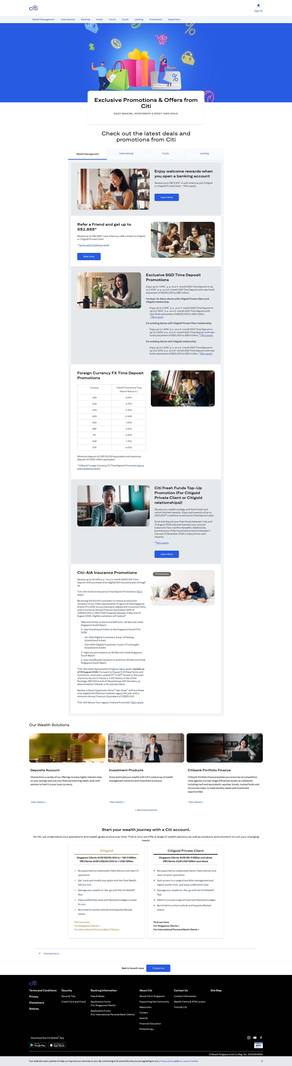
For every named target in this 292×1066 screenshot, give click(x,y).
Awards (143, 1018)
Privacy (33, 996)
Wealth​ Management (43, 19)
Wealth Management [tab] (87, 154)
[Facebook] (261, 1038)
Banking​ (85, 19)
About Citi (145, 990)
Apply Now (174, 19)
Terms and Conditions (91, 245)
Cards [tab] (165, 153)
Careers (143, 1012)
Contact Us (181, 990)
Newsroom (145, 1007)
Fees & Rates (97, 996)
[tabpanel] (146, 438)
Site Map (216, 990)
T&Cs (139, 591)
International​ (68, 19)
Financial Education (150, 1023)
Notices (34, 1008)
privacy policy (166, 1061)
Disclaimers (36, 1002)
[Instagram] (249, 1038)
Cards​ (125, 19)
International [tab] (126, 153)
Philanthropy (146, 1029)
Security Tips (68, 996)
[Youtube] (255, 1038)
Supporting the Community (154, 1001)
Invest (99, 19)
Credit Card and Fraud (73, 1001)
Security (66, 990)
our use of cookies (188, 1061)
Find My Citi (180, 1007)
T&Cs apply (156, 317)
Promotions (155, 19)
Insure (112, 19)
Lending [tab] (204, 153)
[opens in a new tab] (33, 8)
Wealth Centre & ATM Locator (190, 1001)
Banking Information (104, 990)
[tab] (43, 19)
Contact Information (185, 996)
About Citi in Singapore (152, 996)
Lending (139, 19)
